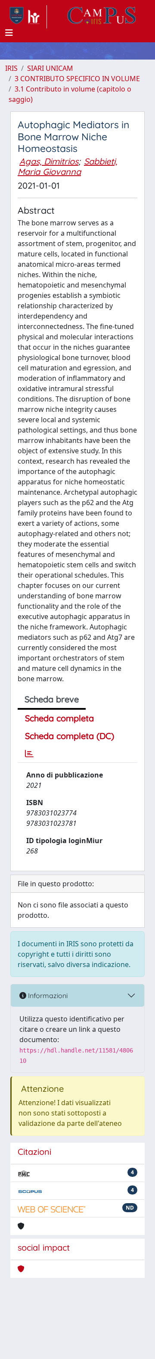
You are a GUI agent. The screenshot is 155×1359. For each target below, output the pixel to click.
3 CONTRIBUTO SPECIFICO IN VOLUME (77, 78)
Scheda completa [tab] (59, 718)
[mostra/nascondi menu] (9, 32)
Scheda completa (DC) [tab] (69, 735)
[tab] (29, 754)
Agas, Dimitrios (48, 161)
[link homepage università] (101, 16)
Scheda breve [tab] (52, 699)
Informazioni (47, 995)
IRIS (11, 68)
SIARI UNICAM (50, 68)
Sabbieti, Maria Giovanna (67, 166)
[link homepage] (26, 16)
